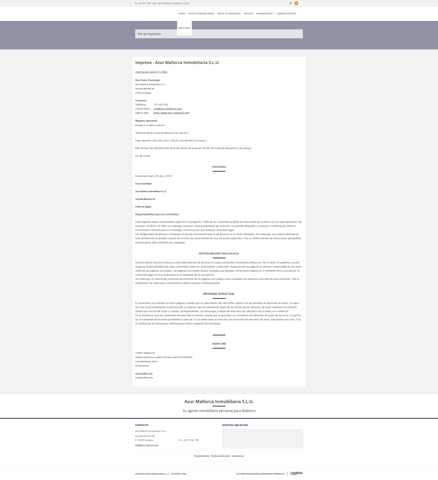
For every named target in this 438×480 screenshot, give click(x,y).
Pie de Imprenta (201, 455)
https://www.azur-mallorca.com (171, 112)
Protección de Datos (220, 455)
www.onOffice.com (143, 373)
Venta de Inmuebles (229, 13)
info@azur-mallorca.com (175, 3)
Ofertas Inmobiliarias (201, 13)
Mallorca (184, 27)
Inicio (181, 13)
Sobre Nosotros (286, 13)
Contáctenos (238, 455)
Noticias (248, 13)
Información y (265, 13)
